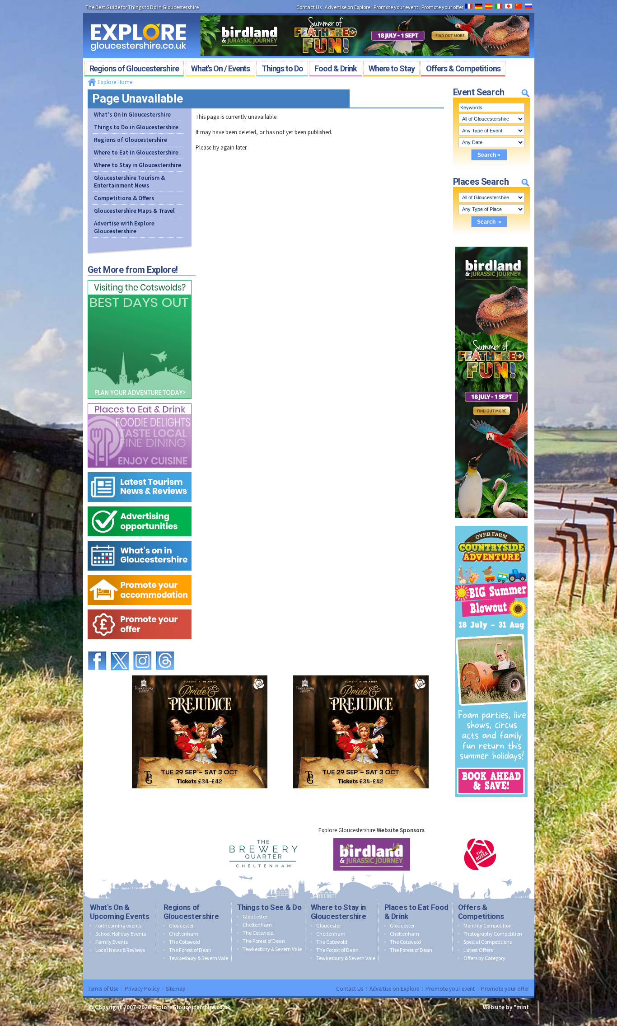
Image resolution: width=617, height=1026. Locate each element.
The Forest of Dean (190, 949)
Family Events (111, 941)
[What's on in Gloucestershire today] (140, 539)
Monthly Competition (487, 925)
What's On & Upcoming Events (120, 912)
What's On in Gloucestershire (132, 114)
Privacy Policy (142, 989)
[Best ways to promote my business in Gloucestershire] (140, 504)
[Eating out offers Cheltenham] (140, 607)
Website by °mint (506, 1007)
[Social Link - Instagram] (142, 647)
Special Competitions (487, 941)
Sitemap (176, 989)
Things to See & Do (269, 907)
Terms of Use (103, 989)
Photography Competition (492, 933)
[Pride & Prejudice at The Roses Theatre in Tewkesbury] (199, 673)
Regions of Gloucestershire (130, 140)
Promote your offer (505, 989)
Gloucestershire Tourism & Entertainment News (129, 181)
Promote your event (450, 989)
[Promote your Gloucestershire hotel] (140, 573)
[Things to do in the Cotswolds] (140, 278)
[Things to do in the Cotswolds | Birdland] (365, 12)
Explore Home (114, 82)
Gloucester (181, 925)
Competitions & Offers (124, 198)
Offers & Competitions (481, 912)
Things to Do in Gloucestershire (136, 127)
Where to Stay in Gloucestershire (137, 165)
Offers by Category (484, 958)
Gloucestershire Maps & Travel (134, 211)
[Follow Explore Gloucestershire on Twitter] (119, 647)
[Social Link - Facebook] (97, 647)
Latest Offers (478, 949)
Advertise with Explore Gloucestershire (124, 227)
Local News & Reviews (120, 949)
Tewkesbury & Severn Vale (198, 958)
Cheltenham (183, 933)
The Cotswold (184, 941)
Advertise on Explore (394, 989)
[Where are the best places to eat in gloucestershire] (140, 401)
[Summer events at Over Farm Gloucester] (491, 524)
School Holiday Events (120, 933)
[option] (263, 854)
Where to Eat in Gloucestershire (136, 152)
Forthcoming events (118, 925)
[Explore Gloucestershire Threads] (165, 647)
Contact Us (349, 989)
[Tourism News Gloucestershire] (140, 470)
